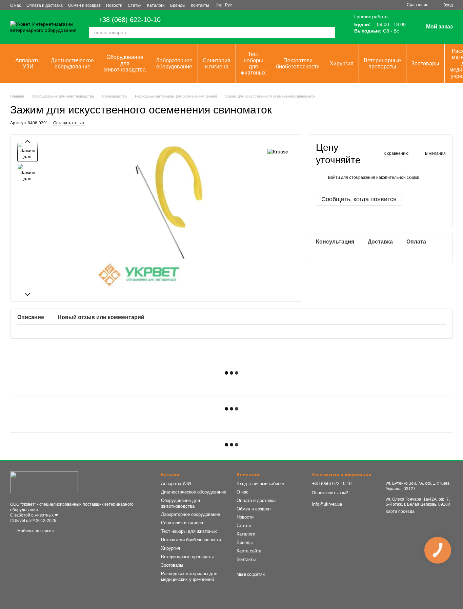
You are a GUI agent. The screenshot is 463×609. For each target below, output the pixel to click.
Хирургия (342, 63)
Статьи (135, 5)
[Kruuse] (278, 151)
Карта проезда (400, 511)
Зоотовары (425, 63)
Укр (219, 5)
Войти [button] (334, 177)
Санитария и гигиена (216, 63)
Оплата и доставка (44, 5)
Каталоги (156, 5)
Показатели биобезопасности (298, 63)
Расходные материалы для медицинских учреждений (189, 576)
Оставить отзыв (68, 123)
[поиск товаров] (329, 32)
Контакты (200, 5)
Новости (114, 5)
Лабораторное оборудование (174, 63)
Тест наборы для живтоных (253, 63)
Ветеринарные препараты (382, 63)
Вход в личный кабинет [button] (261, 483)
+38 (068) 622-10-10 (129, 19)
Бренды (177, 5)
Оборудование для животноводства (125, 63)
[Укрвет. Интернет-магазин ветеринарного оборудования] (44, 482)
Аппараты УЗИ (28, 63)
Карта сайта (249, 550)
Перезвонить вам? (330, 492)
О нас (15, 5)
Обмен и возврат (84, 5)
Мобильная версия (35, 530)
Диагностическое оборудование (72, 63)
